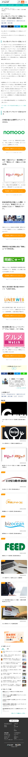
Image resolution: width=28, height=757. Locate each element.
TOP (2, 8)
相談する (24, 5)
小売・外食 (10, 22)
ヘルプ (15, 735)
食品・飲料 (4, 22)
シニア (15, 396)
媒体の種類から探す (7, 734)
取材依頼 (15, 730)
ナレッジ (12, 8)
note (14, 729)
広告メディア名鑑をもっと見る (18, 713)
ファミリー (20, 396)
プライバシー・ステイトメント (18, 739)
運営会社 (5, 725)
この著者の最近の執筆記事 (21, 387)
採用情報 (5, 726)
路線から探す (6, 738)
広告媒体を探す (4, 5)
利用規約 (15, 738)
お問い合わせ (14, 720)
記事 (14, 725)
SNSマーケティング (21, 20)
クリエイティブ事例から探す (8, 739)
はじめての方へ (16, 734)
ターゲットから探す (7, 735)
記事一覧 (18, 5)
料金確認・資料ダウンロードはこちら (14, 148)
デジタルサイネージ (11, 20)
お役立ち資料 (11, 5)
